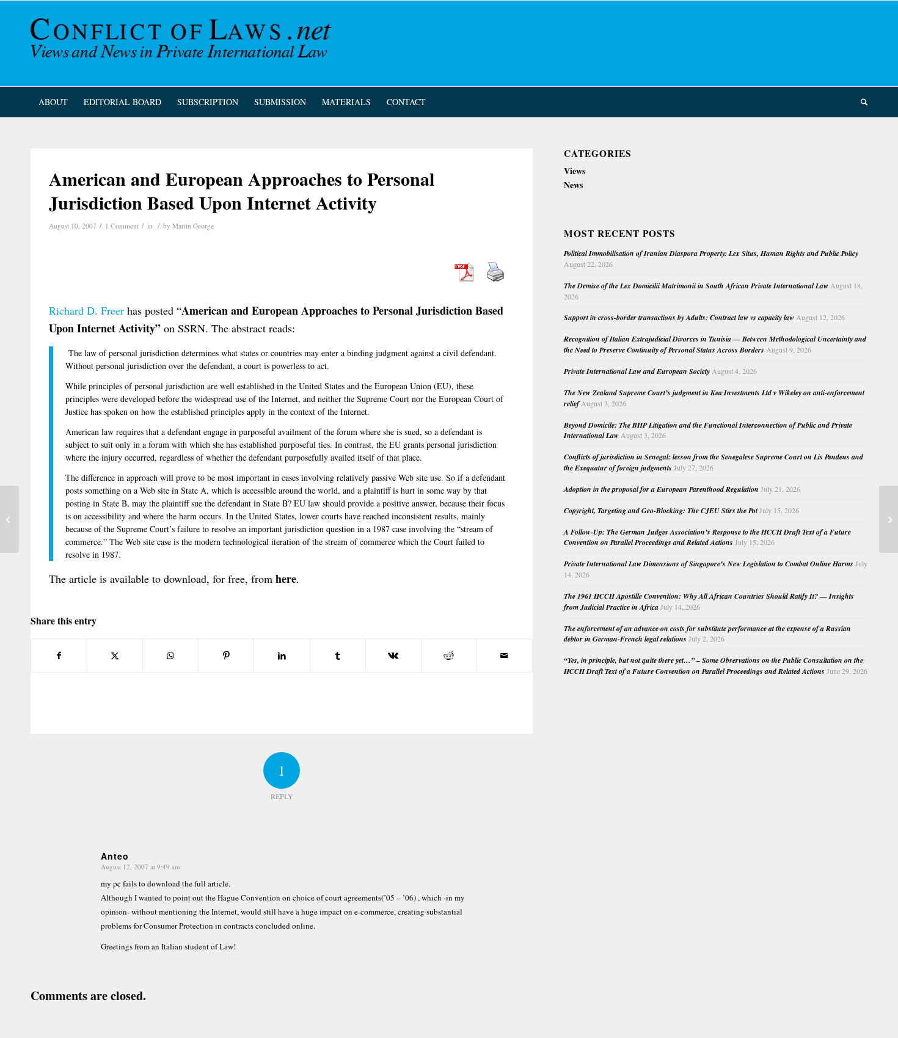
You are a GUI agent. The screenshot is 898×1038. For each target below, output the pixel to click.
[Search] (860, 102)
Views (574, 170)
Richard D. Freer (86, 310)
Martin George (193, 225)
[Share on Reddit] (449, 655)
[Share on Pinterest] (226, 655)
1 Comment (122, 225)
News (573, 184)
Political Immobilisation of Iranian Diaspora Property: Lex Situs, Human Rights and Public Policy (711, 253)
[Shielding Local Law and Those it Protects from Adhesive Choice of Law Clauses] (9, 519)
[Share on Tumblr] (337, 655)
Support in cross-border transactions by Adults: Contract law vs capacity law (679, 317)
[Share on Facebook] (59, 655)
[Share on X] (114, 655)
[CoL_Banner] (183, 43)
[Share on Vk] (393, 655)
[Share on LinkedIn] (281, 655)
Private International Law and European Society (637, 371)
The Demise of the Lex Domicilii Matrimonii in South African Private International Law (696, 285)
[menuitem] (53, 102)
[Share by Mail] (504, 655)
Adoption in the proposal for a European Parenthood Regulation (661, 489)
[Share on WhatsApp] (170, 655)
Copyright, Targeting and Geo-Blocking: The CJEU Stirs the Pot (660, 510)
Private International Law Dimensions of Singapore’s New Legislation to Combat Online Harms (708, 563)
